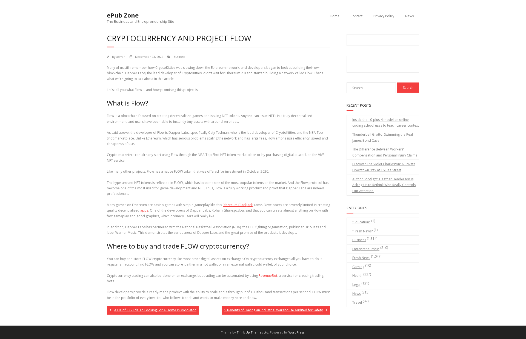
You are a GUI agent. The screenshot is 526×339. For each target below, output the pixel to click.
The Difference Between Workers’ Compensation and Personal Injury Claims (384, 152)
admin (120, 57)
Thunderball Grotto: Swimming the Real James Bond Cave (382, 137)
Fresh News (361, 257)
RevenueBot (268, 275)
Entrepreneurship (365, 249)
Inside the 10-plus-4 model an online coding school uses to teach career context (385, 122)
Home (334, 16)
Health (357, 275)
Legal (356, 284)
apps (144, 210)
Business (179, 57)
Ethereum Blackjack (238, 205)
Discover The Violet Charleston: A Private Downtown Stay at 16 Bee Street (383, 167)
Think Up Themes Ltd (252, 332)
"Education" (361, 222)
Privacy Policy (383, 16)
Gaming (358, 266)
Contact (356, 16)
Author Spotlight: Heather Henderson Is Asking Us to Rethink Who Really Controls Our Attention (384, 185)
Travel (357, 302)
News (409, 16)
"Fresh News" (362, 231)
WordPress (296, 332)
